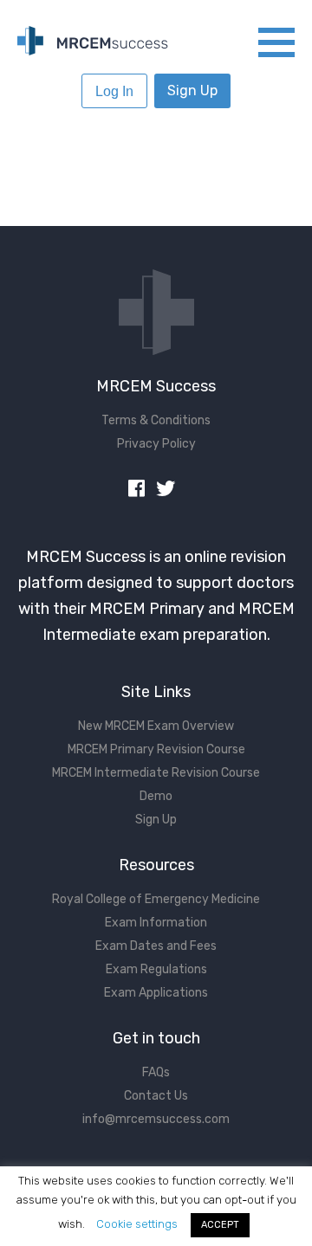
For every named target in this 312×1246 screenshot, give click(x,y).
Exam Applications (156, 992)
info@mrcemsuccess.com (156, 1119)
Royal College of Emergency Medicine (156, 899)
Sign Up (192, 90)
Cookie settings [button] (137, 1223)
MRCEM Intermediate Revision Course (156, 772)
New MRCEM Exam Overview (156, 726)
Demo (156, 796)
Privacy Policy (156, 443)
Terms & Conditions (156, 420)
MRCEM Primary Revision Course (156, 749)
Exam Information (156, 922)
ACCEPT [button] (220, 1224)
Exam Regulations (156, 969)
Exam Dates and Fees (156, 946)
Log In (114, 91)
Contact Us (156, 1095)
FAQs (156, 1072)
